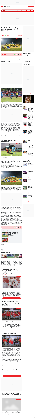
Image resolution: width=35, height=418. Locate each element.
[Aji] (2, 250)
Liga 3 (2, 58)
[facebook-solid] (16, 54)
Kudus (2, 56)
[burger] (33, 8)
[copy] (20, 54)
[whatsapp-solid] (14, 54)
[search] (26, 6)
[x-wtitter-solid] (18, 54)
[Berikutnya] (22, 257)
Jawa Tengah (7, 58)
